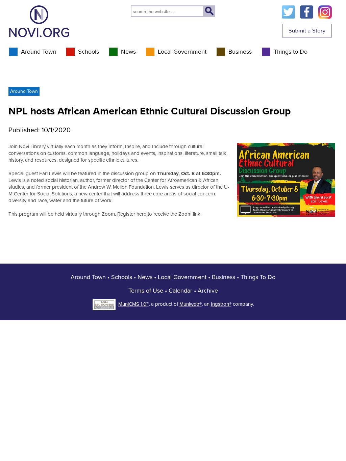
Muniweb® (190, 304)
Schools (88, 51)
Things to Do (290, 51)
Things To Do (258, 277)
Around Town (38, 51)
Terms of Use (145, 290)
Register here (132, 214)
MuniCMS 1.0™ (133, 304)
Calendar (180, 290)
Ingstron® (221, 304)
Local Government (182, 51)
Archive (208, 290)
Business (240, 51)
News (128, 51)
